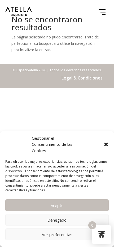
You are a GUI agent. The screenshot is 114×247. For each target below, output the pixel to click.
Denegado (57, 220)
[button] (106, 144)
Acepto (57, 205)
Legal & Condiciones (82, 78)
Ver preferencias (57, 234)
